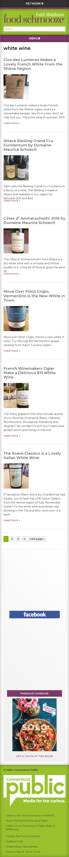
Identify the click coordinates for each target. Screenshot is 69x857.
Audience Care (14, 841)
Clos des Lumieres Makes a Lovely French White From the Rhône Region (33, 64)
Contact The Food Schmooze (23, 836)
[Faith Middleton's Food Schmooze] (34, 17)
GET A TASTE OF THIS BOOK (34, 756)
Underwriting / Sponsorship (22, 846)
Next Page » (37, 539)
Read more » (12, 123)
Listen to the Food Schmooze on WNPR (30, 815)
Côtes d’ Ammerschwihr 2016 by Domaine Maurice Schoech (34, 220)
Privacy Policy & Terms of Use (23, 851)
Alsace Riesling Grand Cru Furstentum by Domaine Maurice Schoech (28, 145)
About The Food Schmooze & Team (27, 820)
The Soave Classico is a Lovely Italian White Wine (32, 455)
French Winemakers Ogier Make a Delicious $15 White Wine (30, 373)
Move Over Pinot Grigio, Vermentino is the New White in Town (34, 296)
